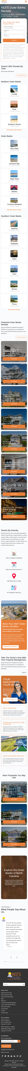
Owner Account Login (6, 994)
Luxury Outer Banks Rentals (8, 1004)
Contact (3, 1010)
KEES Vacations (4, 1)
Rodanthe (5, 55)
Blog (2, 998)
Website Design (8, 1064)
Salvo (19, 53)
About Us (3, 1000)
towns (14, 58)
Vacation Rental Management (8, 1002)
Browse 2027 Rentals (11, 646)
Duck (4, 53)
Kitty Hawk (9, 53)
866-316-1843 (5, 1052)
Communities (4, 1008)
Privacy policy (4, 1012)
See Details (14, 358)
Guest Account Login (6, 992)
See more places (21, 75)
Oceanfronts (6, 58)
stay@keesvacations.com (7, 1049)
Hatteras (15, 53)
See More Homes (21, 337)
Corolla (22, 52)
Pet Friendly (19, 56)
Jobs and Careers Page (7, 996)
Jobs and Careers (5, 1006)
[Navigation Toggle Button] (26, 1)
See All (24, 672)
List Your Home (6, 1046)
